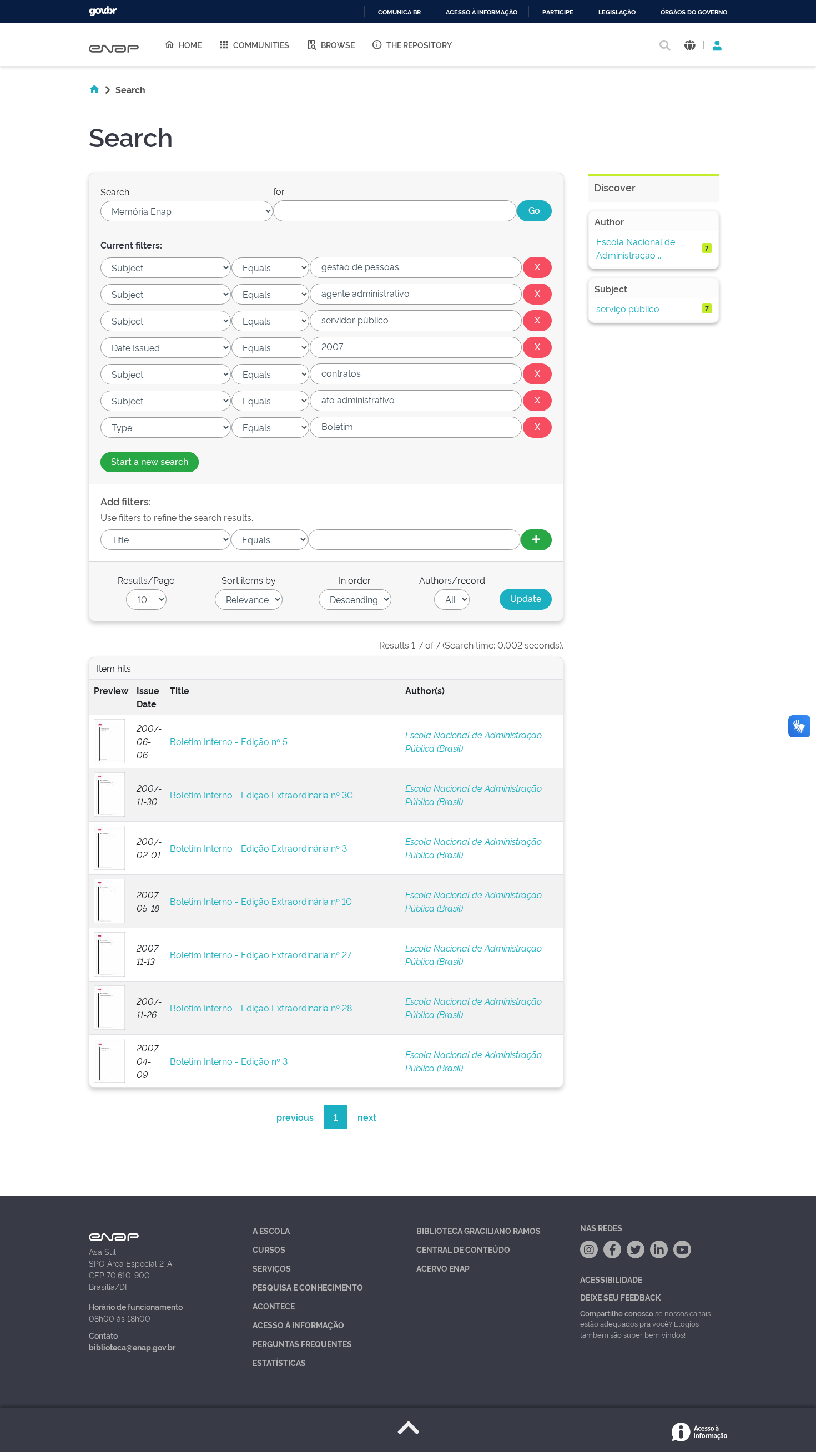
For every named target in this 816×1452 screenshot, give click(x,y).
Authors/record (452, 580)
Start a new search (149, 461)
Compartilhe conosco (616, 1313)
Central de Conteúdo (463, 1249)
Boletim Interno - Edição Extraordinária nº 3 (258, 848)
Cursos (269, 1249)
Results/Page (146, 580)
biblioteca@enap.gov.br (132, 1347)
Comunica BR (399, 12)
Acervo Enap (443, 1268)
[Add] (536, 539)
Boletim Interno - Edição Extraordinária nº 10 (261, 901)
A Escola (271, 1230)
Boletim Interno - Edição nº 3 (229, 1061)
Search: (115, 191)
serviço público (627, 308)
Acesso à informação (481, 12)
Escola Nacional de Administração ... (635, 248)
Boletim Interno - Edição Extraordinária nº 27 (260, 954)
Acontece (274, 1306)
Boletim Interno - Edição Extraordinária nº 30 (261, 794)
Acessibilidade (611, 1279)
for (279, 191)
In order (355, 580)
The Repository (419, 44)
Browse (338, 44)
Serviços (272, 1268)
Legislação (617, 12)
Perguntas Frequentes (302, 1343)
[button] (690, 45)
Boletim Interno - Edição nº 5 (229, 741)
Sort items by (248, 580)
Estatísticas (279, 1362)
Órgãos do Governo (694, 12)
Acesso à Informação (298, 1324)
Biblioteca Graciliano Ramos (478, 1230)
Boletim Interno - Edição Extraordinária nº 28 (261, 1007)
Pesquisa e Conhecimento (308, 1287)
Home (190, 44)
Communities (261, 44)
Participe (557, 12)
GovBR (103, 11)
